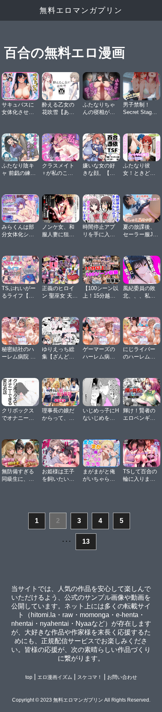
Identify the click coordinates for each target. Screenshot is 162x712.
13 (86, 541)
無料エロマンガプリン (81, 10)
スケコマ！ (89, 677)
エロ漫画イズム (54, 677)
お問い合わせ (122, 677)
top (28, 677)
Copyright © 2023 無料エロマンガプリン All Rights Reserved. (81, 700)
